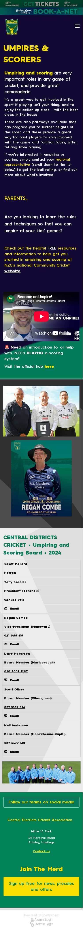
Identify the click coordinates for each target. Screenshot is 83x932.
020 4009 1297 (16, 671)
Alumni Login (43, 919)
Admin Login (43, 924)
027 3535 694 (14, 707)
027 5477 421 (14, 743)
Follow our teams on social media (41, 802)
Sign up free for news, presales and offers (41, 886)
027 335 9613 (14, 600)
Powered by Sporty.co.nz (41, 915)
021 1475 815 (13, 635)
